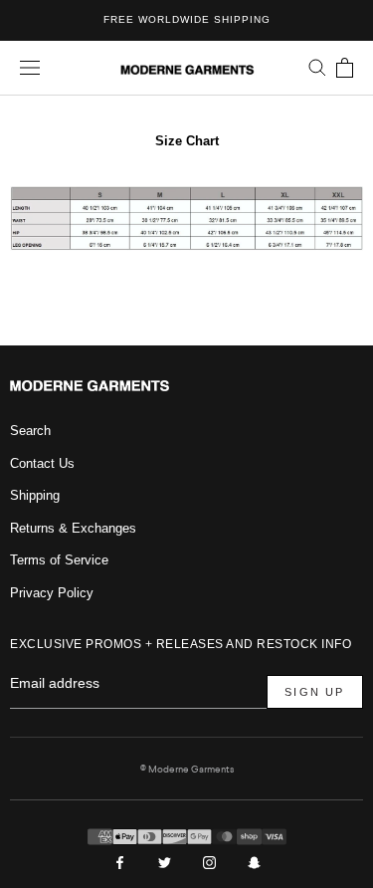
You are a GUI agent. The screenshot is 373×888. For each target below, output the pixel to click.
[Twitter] (164, 861)
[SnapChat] (254, 861)
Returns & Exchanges (73, 528)
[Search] (317, 68)
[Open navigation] (30, 68)
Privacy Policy (51, 592)
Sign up (314, 692)
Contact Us (42, 463)
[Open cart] (344, 68)
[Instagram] (209, 861)
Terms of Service (59, 560)
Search (30, 430)
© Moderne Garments (187, 769)
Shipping (35, 495)
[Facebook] (119, 861)
